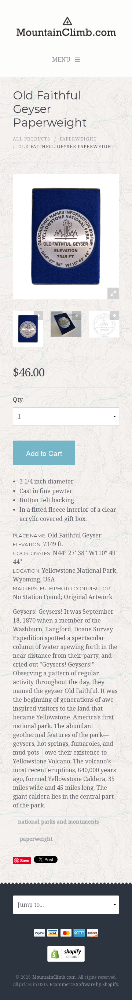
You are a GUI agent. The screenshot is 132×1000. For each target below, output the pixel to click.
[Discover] (92, 933)
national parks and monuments (58, 822)
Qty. (18, 399)
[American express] (79, 933)
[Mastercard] (66, 933)
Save (24, 860)
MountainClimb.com (54, 977)
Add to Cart (44, 453)
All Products (31, 139)
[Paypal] (39, 933)
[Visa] (53, 933)
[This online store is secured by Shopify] (66, 953)
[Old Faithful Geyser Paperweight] (28, 329)
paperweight (78, 139)
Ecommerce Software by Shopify (84, 984)
